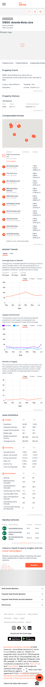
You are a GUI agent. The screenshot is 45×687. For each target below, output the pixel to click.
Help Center (33, 614)
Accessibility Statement (28, 673)
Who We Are (9, 614)
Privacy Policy (12, 666)
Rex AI (28, 622)
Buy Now (34, 565)
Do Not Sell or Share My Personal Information (21, 678)
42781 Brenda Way (12, 234)
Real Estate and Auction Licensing (17, 647)
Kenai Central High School (15, 533)
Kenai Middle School (16, 528)
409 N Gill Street (12, 226)
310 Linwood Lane (12, 166)
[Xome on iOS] (15, 638)
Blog (16, 618)
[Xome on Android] (28, 638)
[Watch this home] (29, 11)
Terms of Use (34, 664)
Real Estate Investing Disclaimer (16, 676)
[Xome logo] (22, 4)
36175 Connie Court (13, 211)
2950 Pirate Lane (12, 196)
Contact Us (21, 614)
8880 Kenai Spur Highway (11, 189)
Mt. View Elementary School (16, 538)
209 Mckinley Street (13, 203)
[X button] (25, 627)
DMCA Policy (35, 676)
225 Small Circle (12, 218)
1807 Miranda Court (13, 181)
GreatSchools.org (25, 542)
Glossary (7, 618)
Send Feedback (22, 580)
